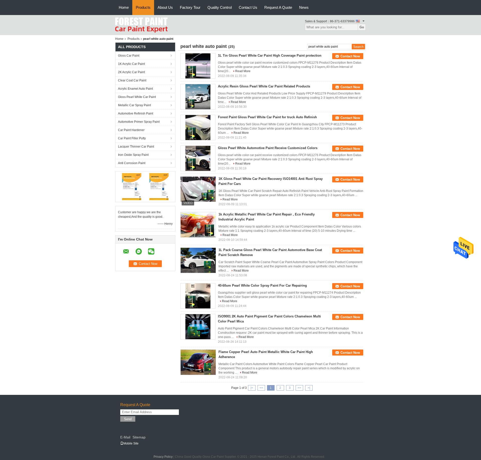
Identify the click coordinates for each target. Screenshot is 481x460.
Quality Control (219, 7)
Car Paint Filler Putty (132, 138)
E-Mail (125, 437)
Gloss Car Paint (128, 55)
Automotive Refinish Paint (135, 113)
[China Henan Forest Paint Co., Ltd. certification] (131, 186)
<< (261, 388)
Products (143, 7)
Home (124, 7)
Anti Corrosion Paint (131, 163)
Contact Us (248, 7)
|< (252, 388)
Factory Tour (190, 7)
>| (309, 388)
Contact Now (350, 56)
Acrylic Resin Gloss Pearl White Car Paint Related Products (264, 86)
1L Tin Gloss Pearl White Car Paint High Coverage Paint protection (269, 55)
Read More (243, 71)
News (304, 7)
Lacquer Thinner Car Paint (136, 146)
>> (299, 388)
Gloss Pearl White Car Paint (137, 97)
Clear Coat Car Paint (132, 80)
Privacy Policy (163, 456)
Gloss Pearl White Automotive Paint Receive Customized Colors (267, 148)
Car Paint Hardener (131, 130)
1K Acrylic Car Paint (131, 64)
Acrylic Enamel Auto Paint (135, 88)
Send (128, 419)
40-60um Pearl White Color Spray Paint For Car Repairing (262, 285)
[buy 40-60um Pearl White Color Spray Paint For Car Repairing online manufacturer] (197, 296)
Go (361, 27)
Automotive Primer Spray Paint (139, 122)
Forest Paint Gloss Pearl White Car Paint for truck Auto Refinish (267, 117)
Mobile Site (131, 443)
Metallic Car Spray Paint (134, 105)
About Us (165, 7)
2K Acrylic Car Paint (131, 72)
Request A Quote (278, 7)
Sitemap (139, 437)
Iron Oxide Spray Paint (133, 155)
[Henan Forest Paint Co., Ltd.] (141, 25)
